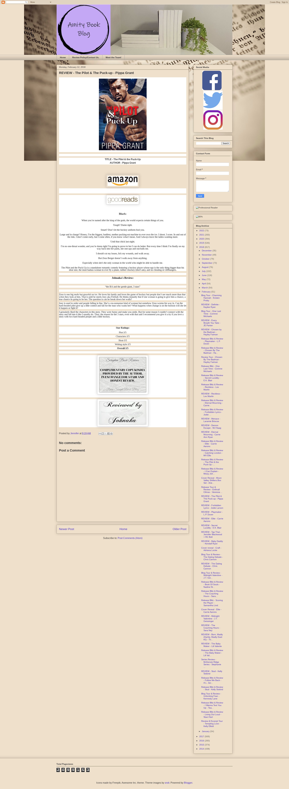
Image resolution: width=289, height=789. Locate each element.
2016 (202, 740)
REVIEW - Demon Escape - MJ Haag (211, 426)
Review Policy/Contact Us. (85, 57)
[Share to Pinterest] (111, 433)
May (204, 279)
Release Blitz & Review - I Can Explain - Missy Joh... (212, 471)
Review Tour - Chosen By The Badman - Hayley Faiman (211, 359)
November (207, 255)
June (204, 275)
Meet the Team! (113, 57)
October (206, 259)
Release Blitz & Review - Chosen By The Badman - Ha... (212, 350)
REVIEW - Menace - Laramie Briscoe (210, 419)
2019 (202, 243)
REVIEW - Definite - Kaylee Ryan (210, 305)
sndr (167, 782)
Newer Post (66, 529)
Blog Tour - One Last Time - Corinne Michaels (211, 313)
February (206, 291)
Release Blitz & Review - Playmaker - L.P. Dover (212, 341)
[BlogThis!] (102, 433)
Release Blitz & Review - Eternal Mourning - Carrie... (212, 403)
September (207, 263)
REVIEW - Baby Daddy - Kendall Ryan (212, 542)
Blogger (188, 782)
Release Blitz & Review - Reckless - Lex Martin (212, 387)
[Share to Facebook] (108, 433)
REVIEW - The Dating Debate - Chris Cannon (211, 566)
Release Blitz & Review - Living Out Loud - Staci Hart (212, 714)
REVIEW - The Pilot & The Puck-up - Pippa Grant (212, 498)
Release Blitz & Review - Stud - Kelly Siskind (212, 688)
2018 (202, 247)
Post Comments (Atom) (130, 538)
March (205, 287)
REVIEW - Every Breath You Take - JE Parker (211, 323)
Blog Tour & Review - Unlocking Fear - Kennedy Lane (211, 696)
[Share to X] (105, 433)
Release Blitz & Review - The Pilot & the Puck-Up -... (212, 462)
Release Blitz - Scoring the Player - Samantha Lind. (212, 603)
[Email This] (99, 433)
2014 (202, 749)
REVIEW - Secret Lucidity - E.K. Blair (211, 526)
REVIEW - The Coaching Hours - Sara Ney (210, 628)
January (206, 731)
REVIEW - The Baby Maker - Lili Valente (211, 644)
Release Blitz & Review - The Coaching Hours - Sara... (212, 593)
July (204, 271)
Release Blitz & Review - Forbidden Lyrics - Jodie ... (212, 412)
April (204, 283)
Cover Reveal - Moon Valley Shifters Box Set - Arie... (211, 480)
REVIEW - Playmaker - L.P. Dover (212, 513)
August (205, 267)
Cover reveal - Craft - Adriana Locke (211, 549)
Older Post (179, 529)
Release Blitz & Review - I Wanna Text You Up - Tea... (212, 705)
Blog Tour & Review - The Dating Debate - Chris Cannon (212, 557)
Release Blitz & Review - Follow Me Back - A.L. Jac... (212, 680)
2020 (202, 239)
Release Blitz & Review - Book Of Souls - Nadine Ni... (212, 584)
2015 (202, 745)
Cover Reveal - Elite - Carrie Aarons (211, 610)
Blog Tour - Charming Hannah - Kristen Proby (211, 298)
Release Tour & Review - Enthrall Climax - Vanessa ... (211, 489)
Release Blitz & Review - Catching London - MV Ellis (212, 453)
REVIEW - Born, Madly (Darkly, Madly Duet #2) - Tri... (212, 637)
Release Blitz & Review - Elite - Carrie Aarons (212, 443)
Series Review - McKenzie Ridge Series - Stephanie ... (211, 663)
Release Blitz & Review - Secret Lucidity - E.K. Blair (212, 378)
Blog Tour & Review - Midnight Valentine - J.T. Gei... (211, 575)
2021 (202, 235)
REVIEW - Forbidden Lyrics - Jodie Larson (212, 506)
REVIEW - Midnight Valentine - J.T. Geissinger (210, 618)
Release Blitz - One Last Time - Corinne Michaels (211, 368)
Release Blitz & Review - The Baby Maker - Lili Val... (212, 653)
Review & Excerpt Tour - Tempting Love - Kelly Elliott (212, 723)
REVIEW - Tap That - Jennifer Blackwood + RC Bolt (211, 534)
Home (63, 57)
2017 (202, 736)
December (207, 250)
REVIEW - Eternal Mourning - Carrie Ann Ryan (210, 434)
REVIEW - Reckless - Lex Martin (211, 394)
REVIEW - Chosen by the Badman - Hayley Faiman (211, 332)
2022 (202, 230)
